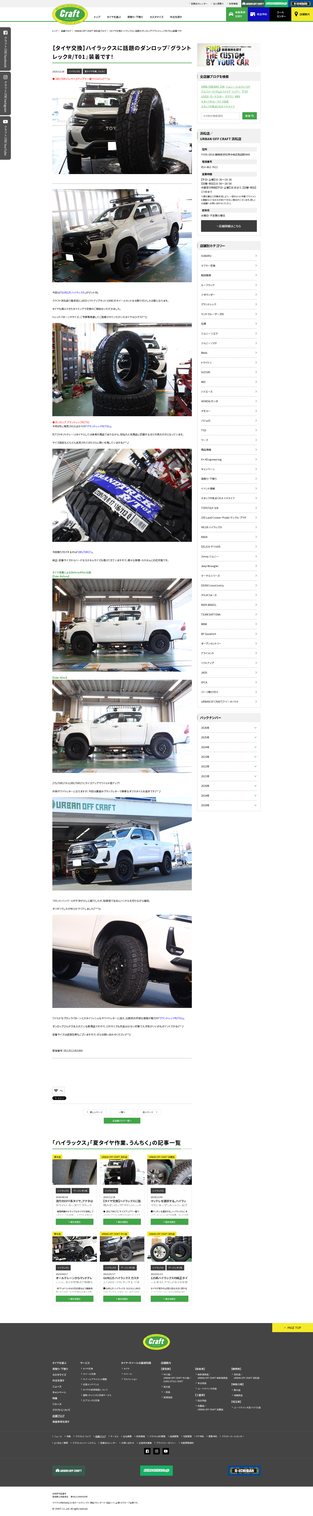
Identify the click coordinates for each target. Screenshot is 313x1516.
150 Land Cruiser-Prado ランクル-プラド (224, 517)
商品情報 (206, 449)
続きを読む (75, 1221)
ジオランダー (208, 294)
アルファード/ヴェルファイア (216, 91)
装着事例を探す (240, 14)
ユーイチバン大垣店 (207, 1388)
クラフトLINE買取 (157, 1436)
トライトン (206, 362)
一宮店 (167, 1391)
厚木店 (237, 1389)
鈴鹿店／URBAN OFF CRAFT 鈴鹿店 (210, 1407)
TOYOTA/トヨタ (209, 508)
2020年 (205, 786)
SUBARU (206, 256)
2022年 (205, 766)
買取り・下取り (135, 17)
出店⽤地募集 (145, 1442)
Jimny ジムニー (210, 556)
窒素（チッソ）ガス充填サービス (97, 1395)
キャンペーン (208, 469)
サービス (85, 1363)
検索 (248, 116)
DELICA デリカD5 (210, 546)
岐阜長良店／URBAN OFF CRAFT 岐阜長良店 (213, 1376)
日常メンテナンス (91, 1384)
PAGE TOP (294, 1327)
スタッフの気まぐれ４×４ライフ (218, 106)
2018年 (205, 805)
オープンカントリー (211, 643)
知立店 (167, 1386)
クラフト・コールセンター (233, 1436)
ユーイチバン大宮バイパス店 (247, 1407)
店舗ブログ (66, 30)
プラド (245, 91)
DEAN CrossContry (212, 585)
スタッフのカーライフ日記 (215, 101)
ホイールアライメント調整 (95, 1379)
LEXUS (205, 96)
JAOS (204, 672)
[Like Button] (56, 1090)
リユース (57, 1404)
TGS (203, 430)
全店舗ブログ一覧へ (122, 1120)
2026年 (205, 728)
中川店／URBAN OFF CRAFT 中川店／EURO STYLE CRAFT (177, 1378)
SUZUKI (205, 372)
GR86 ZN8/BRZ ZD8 (213, 86)
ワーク (204, 440)
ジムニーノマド (209, 343)
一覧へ (122, 1112)
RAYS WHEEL (208, 605)
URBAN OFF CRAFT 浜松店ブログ (90, 30)
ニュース (57, 1386)
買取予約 (212, 1436)
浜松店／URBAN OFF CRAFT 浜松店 (246, 1376)
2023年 (205, 757)
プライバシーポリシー (166, 1442)
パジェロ (205, 420)
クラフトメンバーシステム (84, 1442)
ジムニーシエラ (209, 333)
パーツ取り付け (209, 692)
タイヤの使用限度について (95, 1389)
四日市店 (202, 1400)
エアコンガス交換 (91, 1400)
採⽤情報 (233, 3)
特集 (54, 1398)
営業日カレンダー (199, 3)
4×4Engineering (211, 459)
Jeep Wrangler (210, 566)
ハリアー (236, 91)
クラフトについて (61, 1410)
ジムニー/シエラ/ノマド (238, 86)
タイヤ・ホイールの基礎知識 (136, 1363)
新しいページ (96, 1112)
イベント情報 (208, 488)
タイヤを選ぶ (114, 17)
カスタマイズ (156, 17)
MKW (204, 624)
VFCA (204, 682)
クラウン (229, 96)
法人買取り (218, 3)
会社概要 (127, 1436)
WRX (237, 96)
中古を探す (176, 17)
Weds (204, 352)
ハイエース (207, 391)
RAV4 (204, 537)
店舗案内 (305, 14)
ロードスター (217, 96)
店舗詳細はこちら (230, 226)
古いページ (148, 1112)
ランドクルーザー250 (212, 314)
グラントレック (208, 304)
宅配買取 (187, 1436)
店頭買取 (174, 1436)
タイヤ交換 (88, 1368)
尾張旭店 (168, 1397)
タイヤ (126, 1368)
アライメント (207, 653)
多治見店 (202, 1383)
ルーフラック (207, 285)
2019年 (205, 795)
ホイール (128, 1373)
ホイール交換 (89, 1373)
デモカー (206, 411)
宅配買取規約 (187, 1442)
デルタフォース (209, 595)
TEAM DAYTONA (210, 614)
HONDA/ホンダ (209, 401)
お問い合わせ (127, 1442)
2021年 (205, 776)
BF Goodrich (208, 634)
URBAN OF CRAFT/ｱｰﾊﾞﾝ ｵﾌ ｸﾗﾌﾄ (219, 701)
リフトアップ (207, 663)
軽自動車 (206, 275)
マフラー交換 (208, 265)
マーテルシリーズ (210, 575)
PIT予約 (200, 1436)
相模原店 (238, 1395)
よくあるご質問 (61, 1442)
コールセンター (281, 14)
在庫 (203, 323)
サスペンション (130, 1379)
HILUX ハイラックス (211, 527)
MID (203, 382)
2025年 (205, 737)
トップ (97, 17)
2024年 (205, 747)
